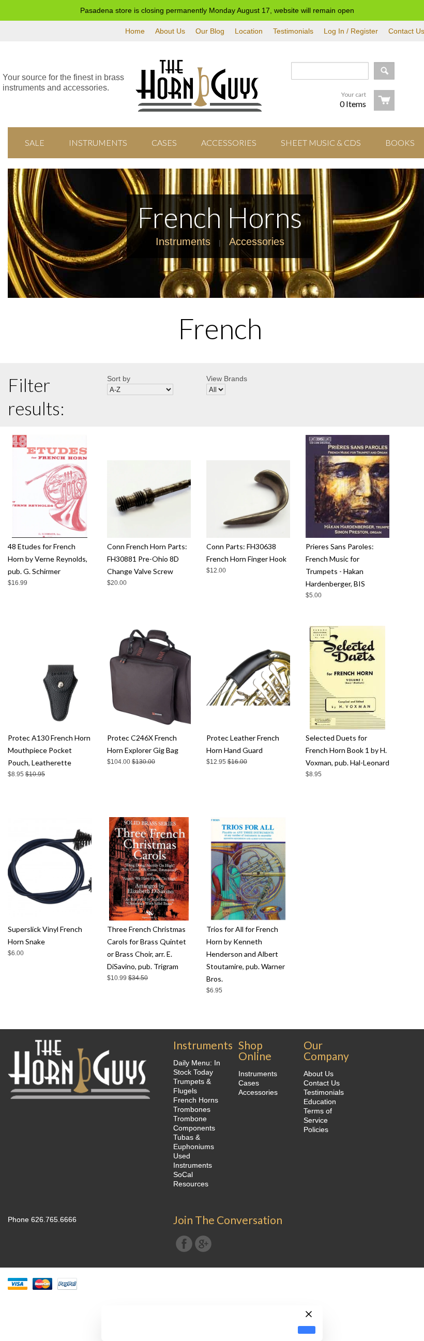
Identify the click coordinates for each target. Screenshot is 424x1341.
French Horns (195, 1100)
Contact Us (322, 1083)
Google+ (203, 1243)
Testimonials (293, 31)
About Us (170, 31)
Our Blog (209, 31)
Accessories (256, 241)
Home (135, 31)
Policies (316, 1129)
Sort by (118, 378)
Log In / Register (351, 31)
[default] (306, 1330)
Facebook (184, 1243)
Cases (248, 1083)
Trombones (191, 1109)
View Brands (226, 378)
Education (320, 1101)
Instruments (183, 241)
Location (249, 31)
